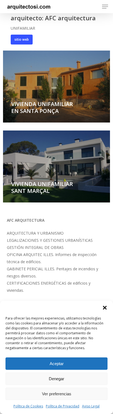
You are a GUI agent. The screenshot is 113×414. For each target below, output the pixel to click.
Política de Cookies (28, 406)
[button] (105, 307)
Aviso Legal (91, 406)
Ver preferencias (56, 393)
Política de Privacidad (62, 406)
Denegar (56, 378)
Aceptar (57, 363)
